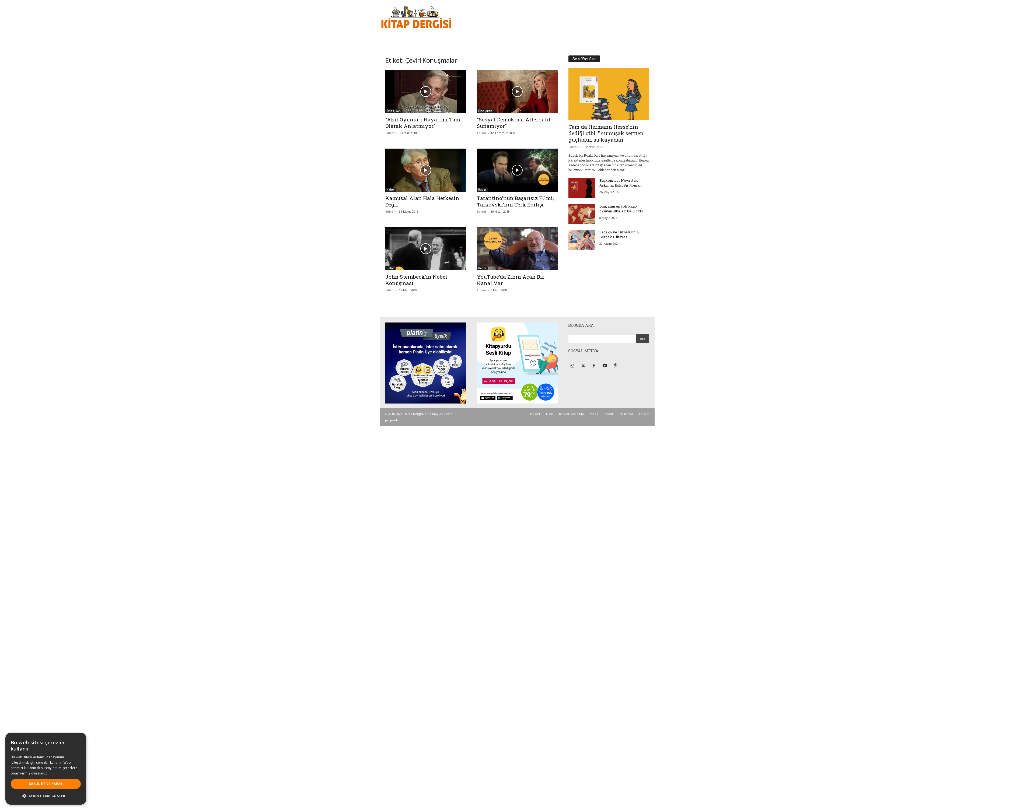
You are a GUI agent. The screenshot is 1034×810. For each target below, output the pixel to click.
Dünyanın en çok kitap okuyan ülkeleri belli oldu (621, 208)
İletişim (644, 414)
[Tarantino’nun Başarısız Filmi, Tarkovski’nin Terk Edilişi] (517, 170)
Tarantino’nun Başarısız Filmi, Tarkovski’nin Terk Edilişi (515, 201)
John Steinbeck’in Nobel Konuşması (416, 279)
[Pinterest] (616, 366)
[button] (46, 796)
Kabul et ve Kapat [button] (46, 783)
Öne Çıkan (394, 111)
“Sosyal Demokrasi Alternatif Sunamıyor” (514, 122)
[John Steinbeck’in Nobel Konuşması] (425, 248)
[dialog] (45, 769)
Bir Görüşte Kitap (571, 414)
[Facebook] (595, 366)
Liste (549, 414)
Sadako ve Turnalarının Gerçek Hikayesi (619, 234)
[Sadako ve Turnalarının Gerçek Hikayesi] (581, 240)
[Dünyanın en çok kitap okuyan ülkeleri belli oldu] (581, 214)
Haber (391, 189)
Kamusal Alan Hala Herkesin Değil (422, 201)
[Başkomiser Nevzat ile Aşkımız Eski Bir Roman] (581, 188)
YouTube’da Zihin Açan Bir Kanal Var (510, 279)
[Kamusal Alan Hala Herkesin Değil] (425, 170)
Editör (390, 133)
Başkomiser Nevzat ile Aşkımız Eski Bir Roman (620, 183)
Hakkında (626, 414)
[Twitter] (584, 366)
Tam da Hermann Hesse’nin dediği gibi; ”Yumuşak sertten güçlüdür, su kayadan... (606, 133)
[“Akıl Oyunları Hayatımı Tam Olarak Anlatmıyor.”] (425, 91)
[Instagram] (573, 366)
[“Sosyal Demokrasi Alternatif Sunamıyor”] (517, 91)
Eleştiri (535, 414)
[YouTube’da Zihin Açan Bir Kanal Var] (517, 248)
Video (594, 414)
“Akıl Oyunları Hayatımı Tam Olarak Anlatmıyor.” (422, 122)
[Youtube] (605, 366)
